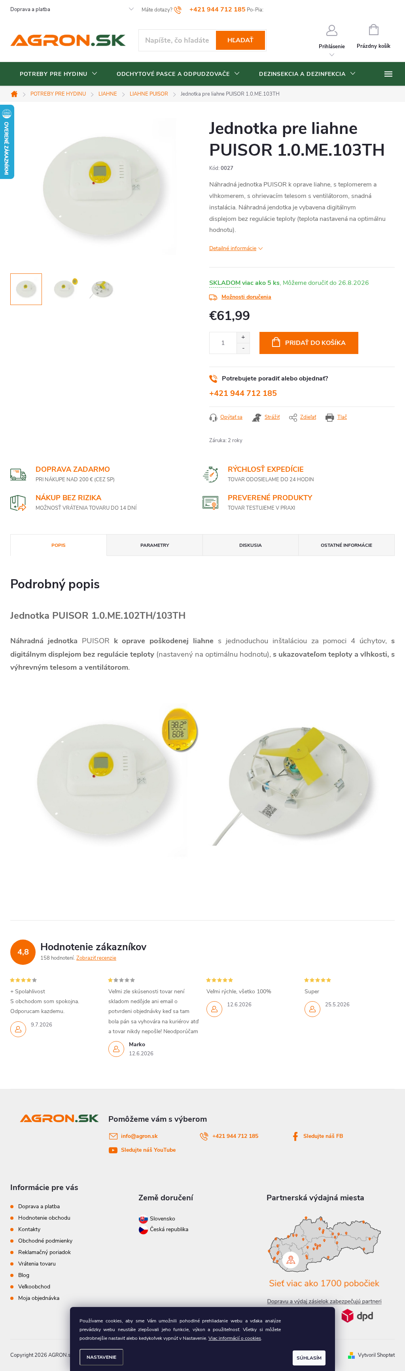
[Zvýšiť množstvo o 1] (243, 337)
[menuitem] (58, 74)
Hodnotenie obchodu (44, 1218)
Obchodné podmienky (45, 1241)
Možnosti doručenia (246, 297)
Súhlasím (309, 1358)
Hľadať (240, 40)
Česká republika (169, 1229)
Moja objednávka (38, 1298)
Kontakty (29, 1229)
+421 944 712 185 (243, 393)
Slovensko (161, 1218)
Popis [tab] (58, 545)
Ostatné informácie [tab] (346, 545)
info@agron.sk (139, 1136)
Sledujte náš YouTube (148, 1150)
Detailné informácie (232, 248)
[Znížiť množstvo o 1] (243, 348)
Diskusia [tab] (250, 545)
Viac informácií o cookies (234, 1338)
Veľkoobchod (34, 1286)
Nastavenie (101, 1357)
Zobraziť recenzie (96, 958)
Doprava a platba (30, 9)
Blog (23, 1275)
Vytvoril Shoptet (376, 1355)
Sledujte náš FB (323, 1136)
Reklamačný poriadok (44, 1252)
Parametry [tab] (154, 545)
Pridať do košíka (315, 343)
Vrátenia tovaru (37, 1263)
